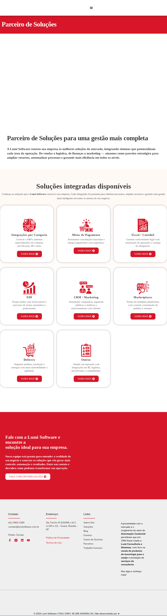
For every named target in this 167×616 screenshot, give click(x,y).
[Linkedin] (22, 540)
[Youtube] (28, 540)
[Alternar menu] (91, 7)
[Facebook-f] (9, 540)
